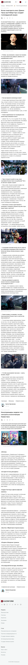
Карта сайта (4, 649)
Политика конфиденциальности (9, 633)
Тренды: (3, 5)
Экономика (3, 620)
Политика (3, 615)
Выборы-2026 (9, 5)
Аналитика (3, 617)
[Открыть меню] (26, 2)
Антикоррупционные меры (7, 639)
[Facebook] (10, 18)
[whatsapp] (4, 18)
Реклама (3, 654)
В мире (2, 623)
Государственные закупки (7, 641)
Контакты (3, 652)
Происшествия (4, 612)
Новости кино (20, 401)
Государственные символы (7, 636)
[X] (12, 18)
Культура (4, 401)
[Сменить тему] (21, 2)
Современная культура (8, 587)
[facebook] (10, 604)
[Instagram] (2, 18)
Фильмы (11, 401)
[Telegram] (7, 18)
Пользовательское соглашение (8, 631)
